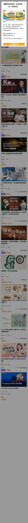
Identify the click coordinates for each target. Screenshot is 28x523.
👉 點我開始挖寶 (14, 44)
